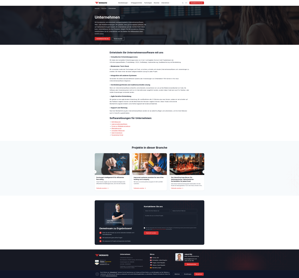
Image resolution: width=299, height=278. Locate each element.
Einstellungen (187, 274)
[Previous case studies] (95, 172)
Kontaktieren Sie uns (196, 3)
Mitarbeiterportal (116, 128)
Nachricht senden (151, 233)
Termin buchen (118, 38)
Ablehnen (177, 274)
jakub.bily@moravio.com (190, 258)
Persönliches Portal (117, 135)
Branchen (104, 8)
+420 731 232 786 (189, 260)
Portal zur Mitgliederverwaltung (121, 126)
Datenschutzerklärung (111, 275)
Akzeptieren (199, 274)
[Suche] (182, 3)
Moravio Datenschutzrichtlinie (159, 229)
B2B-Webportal (116, 122)
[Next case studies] (204, 172)
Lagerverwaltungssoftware (119, 124)
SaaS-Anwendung (117, 133)
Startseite (97, 8)
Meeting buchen (191, 264)
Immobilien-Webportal (118, 130)
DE (186, 2)
